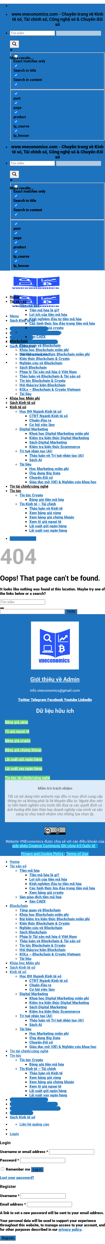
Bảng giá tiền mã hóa (46, 499)
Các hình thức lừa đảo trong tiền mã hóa (62, 323)
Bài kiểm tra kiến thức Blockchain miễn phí (55, 354)
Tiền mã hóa (30, 306)
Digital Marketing (34, 429)
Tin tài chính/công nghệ (29, 486)
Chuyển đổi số (41, 477)
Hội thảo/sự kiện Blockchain (42, 385)
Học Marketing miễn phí (49, 469)
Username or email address (24, 1152)
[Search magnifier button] (14, 44)
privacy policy (70, 1229)
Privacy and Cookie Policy (42, 854)
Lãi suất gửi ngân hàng (48, 526)
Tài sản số (18, 301)
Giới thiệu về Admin (55, 679)
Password (9, 1160)
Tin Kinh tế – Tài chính (38, 504)
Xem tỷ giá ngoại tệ (45, 521)
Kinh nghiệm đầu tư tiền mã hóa (55, 319)
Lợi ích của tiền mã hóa (48, 314)
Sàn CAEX (37, 336)
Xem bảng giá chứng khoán (51, 517)
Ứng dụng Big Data (44, 473)
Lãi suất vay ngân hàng (48, 530)
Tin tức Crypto (31, 495)
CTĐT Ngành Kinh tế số (48, 416)
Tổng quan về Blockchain (40, 345)
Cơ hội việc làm (42, 425)
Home (15, 297)
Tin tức (15, 491)
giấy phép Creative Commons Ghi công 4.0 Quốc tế (54, 846)
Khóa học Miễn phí (25, 398)
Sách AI (35, 460)
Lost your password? (17, 1177)
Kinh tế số (18, 407)
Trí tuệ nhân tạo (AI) (36, 451)
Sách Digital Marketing (48, 442)
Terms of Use (77, 854)
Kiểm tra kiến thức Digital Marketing (59, 438)
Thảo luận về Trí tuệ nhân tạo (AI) (56, 455)
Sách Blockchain (33, 367)
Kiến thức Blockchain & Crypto (45, 359)
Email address (13, 1204)
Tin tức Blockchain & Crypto (42, 381)
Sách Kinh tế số (22, 403)
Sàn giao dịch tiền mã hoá (41, 332)
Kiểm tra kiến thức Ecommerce (54, 447)
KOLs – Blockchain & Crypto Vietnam (50, 389)
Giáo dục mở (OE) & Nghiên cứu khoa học (62, 482)
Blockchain (19, 341)
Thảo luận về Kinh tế (46, 508)
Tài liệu (25, 394)
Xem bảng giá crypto (46, 328)
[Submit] (2, 608)
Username (10, 1196)
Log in (37, 1169)
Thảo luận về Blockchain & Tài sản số (50, 376)
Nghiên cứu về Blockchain (41, 363)
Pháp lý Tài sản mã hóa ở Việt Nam (48, 372)
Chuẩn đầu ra (40, 420)
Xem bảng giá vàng (45, 513)
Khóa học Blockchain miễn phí (44, 350)
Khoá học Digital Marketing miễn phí (59, 433)
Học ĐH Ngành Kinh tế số (40, 411)
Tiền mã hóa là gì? (44, 310)
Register (8, 1238)
